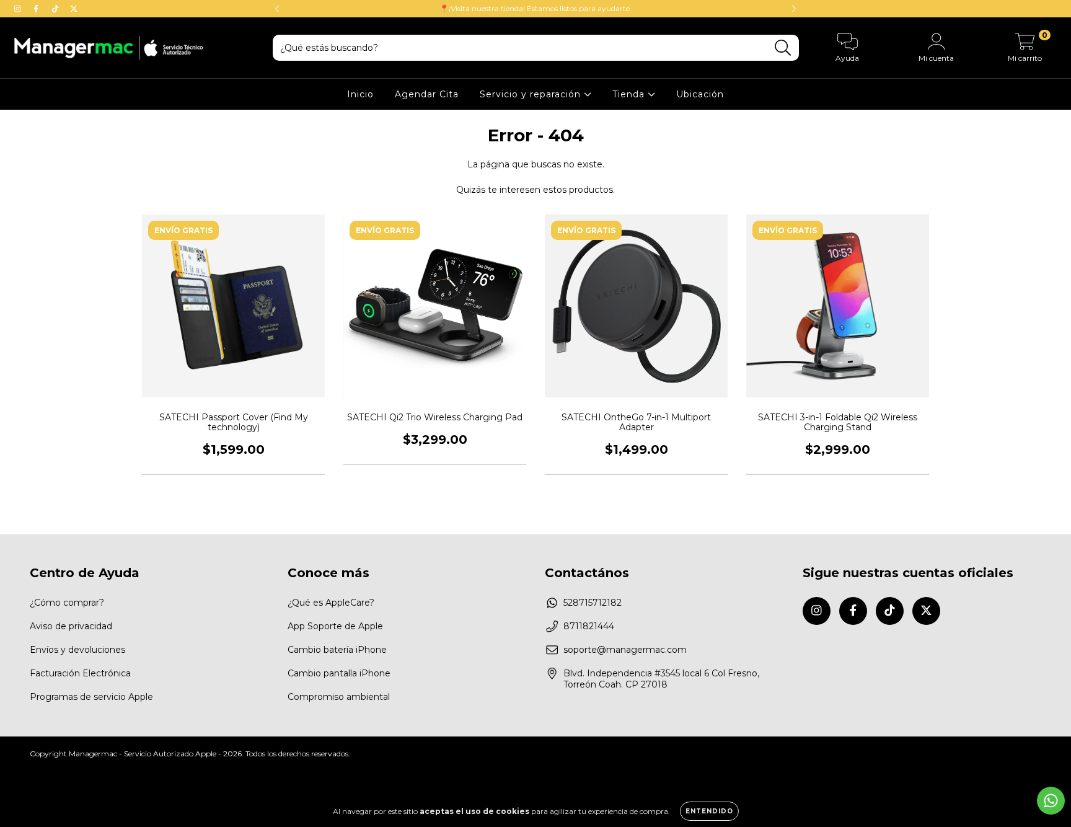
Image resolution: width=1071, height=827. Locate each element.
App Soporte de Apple (335, 626)
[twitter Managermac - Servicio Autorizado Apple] (74, 8)
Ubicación (700, 94)
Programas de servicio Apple (91, 696)
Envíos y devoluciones (77, 649)
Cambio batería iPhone (337, 649)
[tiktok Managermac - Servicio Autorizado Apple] (56, 8)
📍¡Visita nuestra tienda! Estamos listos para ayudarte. (535, 8)
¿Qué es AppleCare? (331, 602)
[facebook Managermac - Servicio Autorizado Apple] (37, 8)
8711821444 (588, 626)
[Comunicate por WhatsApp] (1051, 801)
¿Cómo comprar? (67, 602)
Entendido (709, 811)
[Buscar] (783, 48)
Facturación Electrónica (80, 673)
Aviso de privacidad (71, 626)
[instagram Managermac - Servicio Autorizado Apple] (18, 8)
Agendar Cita (427, 94)
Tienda (630, 94)
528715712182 (592, 602)
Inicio (360, 94)
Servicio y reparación (532, 94)
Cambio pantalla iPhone (339, 673)
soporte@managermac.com (625, 649)
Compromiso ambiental (339, 696)
